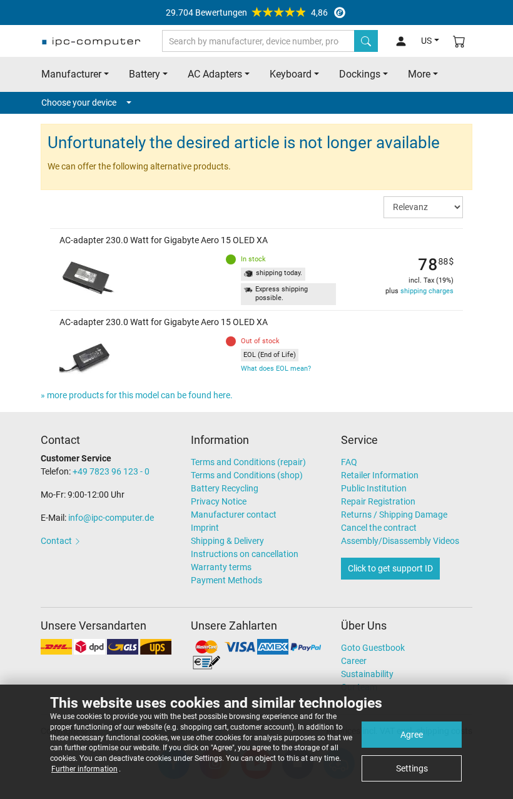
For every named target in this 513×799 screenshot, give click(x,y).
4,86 (247, 13)
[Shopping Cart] (459, 41)
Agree (411, 735)
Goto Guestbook (373, 648)
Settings (412, 768)
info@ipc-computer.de (111, 518)
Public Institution (374, 488)
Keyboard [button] (291, 74)
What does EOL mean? (276, 368)
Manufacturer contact (234, 515)
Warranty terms (221, 567)
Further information (84, 769)
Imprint (205, 528)
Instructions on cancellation (244, 554)
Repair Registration (378, 501)
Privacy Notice (218, 501)
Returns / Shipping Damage (394, 515)
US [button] (426, 41)
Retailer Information (380, 475)
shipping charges (427, 291)
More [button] (419, 74)
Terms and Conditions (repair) (248, 462)
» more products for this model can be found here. (137, 395)
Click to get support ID (390, 568)
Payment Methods (226, 580)
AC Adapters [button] (215, 74)
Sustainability (367, 674)
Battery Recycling (224, 488)
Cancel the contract (379, 528)
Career (354, 661)
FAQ (349, 462)
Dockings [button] (359, 74)
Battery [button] (144, 74)
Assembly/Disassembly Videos (400, 541)
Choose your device (78, 103)
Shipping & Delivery (227, 541)
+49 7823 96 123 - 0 (111, 471)
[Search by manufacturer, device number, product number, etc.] (366, 41)
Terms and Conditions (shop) (247, 475)
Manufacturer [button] (71, 74)
